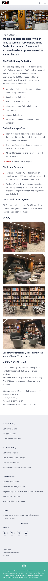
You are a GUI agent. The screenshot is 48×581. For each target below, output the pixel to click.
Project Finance (9, 433)
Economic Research (11, 481)
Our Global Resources (12, 438)
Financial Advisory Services (14, 486)
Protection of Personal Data (11, 553)
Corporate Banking (9, 424)
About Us (6, 8)
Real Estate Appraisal (11, 496)
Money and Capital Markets (14, 457)
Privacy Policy (7, 550)
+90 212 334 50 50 (10, 519)
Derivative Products (11, 462)
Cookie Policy (9, 575)
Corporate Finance (10, 452)
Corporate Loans (10, 428)
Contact (5, 510)
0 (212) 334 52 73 (16, 401)
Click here (7, 161)
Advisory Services (9, 477)
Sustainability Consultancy (14, 501)
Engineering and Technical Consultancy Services (23, 491)
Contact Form (24, 524)
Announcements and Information (17, 467)
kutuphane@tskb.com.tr (26, 404)
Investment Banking (9, 448)
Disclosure (6, 556)
